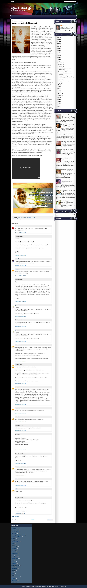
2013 (58, 61)
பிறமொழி (13, 566)
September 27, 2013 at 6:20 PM (20, 232)
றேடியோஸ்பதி (21, 7)
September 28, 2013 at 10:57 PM (20, 463)
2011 (58, 99)
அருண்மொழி (14, 528)
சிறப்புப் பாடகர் (14, 546)
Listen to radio (41, 586)
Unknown (17, 364)
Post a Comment (15, 516)
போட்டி (13, 575)
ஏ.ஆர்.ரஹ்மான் (14, 539)
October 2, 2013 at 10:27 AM (20, 513)
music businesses (63, 586)
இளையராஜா (19, 218)
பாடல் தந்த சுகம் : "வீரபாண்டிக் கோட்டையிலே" (66, 80)
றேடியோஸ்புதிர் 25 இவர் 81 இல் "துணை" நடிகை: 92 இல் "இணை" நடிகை (67, 170)
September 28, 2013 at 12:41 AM (20, 301)
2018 (58, 52)
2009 (58, 103)
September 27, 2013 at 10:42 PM (20, 265)
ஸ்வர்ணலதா (14, 581)
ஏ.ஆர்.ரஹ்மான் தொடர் (16, 541)
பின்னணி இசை (14, 568)
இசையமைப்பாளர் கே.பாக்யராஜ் (67, 149)
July (59, 84)
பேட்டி (13, 571)
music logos (57, 586)
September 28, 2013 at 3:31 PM (20, 413)
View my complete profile (66, 30)
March (59, 92)
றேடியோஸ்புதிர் (14, 580)
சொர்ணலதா (14, 550)
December (60, 62)
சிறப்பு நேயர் (14, 545)
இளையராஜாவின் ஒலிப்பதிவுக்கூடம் (18, 534)
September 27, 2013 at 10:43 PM (20, 275)
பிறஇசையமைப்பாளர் (15, 565)
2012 (58, 97)
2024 (58, 41)
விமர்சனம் (13, 578)
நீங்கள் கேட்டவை (15, 558)
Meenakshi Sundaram (20, 467)
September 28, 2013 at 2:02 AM (20, 341)
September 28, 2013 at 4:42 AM (20, 383)
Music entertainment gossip (49, 586)
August (59, 83)
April (59, 90)
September (60, 66)
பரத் (16, 489)
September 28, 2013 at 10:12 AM (20, 404)
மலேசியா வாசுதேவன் (15, 576)
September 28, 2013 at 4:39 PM (20, 430)
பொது (13, 573)
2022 (58, 44)
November (60, 64)
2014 (58, 59)
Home (12, 1)
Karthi (16, 408)
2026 (58, 37)
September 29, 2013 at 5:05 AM (20, 475)
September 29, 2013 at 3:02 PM (20, 485)
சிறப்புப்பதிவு (14, 548)
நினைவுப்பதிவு (14, 556)
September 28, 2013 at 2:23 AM (20, 360)
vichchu (17, 478)
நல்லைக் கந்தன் (14, 553)
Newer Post (14, 519)
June (59, 86)
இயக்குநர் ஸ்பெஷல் (15, 529)
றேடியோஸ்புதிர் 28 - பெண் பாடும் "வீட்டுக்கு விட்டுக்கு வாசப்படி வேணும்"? (67, 181)
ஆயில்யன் (17, 226)
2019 (58, 50)
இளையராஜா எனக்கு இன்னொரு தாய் (65, 71)
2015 (58, 57)
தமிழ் (16, 305)
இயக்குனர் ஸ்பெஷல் (15, 531)
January (59, 95)
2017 (58, 53)
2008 (58, 104)
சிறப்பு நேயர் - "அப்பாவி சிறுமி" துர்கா (68, 141)
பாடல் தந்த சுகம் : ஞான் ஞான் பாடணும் (65, 76)
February (60, 93)
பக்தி (12, 560)
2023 (58, 43)
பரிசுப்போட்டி (14, 561)
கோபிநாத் (17, 269)
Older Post (50, 519)
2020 (58, 48)
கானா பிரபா (20, 217)
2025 (58, 39)
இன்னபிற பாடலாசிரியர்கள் (16, 536)
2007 (58, 106)
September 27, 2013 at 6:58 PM (20, 255)
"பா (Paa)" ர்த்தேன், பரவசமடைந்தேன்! (68, 201)
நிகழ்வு (13, 555)
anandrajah (17, 345)
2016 (58, 55)
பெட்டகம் (13, 570)
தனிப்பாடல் (14, 551)
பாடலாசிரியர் (14, 563)
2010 (58, 101)
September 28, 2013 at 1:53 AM (20, 316)
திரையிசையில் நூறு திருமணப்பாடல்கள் (64, 134)
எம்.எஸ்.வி (13, 538)
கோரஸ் (13, 543)
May (59, 88)
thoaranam (17, 387)
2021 (58, 46)
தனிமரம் (17, 258)
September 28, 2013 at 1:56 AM (20, 326)
